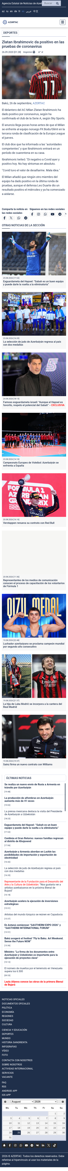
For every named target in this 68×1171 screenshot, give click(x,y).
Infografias (9, 1046)
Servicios (8, 1073)
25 (19, 1132)
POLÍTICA (7, 1007)
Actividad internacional (17, 1068)
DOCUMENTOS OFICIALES (16, 1003)
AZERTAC (39, 103)
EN (11, 11)
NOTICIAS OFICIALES (13, 999)
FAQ (4, 1082)
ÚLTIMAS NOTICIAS (18, 778)
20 (37, 1128)
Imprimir (28, 52)
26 (28, 1132)
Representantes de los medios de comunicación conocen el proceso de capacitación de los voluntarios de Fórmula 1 (34, 583)
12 (28, 1123)
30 (63, 1132)
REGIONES (7, 1016)
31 (10, 1137)
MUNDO (6, 1038)
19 (28, 1128)
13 (37, 1123)
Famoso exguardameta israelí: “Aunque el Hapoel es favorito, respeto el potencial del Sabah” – (34, 404)
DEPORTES (10, 32)
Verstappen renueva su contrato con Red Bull (28, 522)
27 (37, 1132)
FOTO (5, 1055)
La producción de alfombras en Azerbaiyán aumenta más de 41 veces (28, 799)
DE (15, 11)
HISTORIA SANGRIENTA (14, 1042)
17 (10, 1128)
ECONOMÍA (8, 1012)
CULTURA (7, 1024)
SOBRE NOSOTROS (12, 1064)
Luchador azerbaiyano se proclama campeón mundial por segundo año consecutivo (33, 645)
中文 (35, 11)
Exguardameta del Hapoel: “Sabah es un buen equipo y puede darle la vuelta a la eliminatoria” (33, 283)
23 (63, 1128)
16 (63, 1123)
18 (19, 1128)
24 (10, 1132)
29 (54, 1132)
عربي (29, 11)
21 (46, 1128)
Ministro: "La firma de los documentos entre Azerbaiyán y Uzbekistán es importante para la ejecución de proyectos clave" (31, 954)
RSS (4, 1086)
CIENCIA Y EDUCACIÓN (14, 1030)
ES (23, 11)
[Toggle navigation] (62, 22)
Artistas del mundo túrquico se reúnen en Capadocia (33, 914)
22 (54, 1128)
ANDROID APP (9, 1090)
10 (10, 1123)
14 (46, 1123)
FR (19, 11)
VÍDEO (5, 1050)
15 (54, 1123)
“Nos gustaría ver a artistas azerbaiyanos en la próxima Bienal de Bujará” (33, 886)
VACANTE (7, 1077)
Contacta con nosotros (17, 1060)
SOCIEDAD (7, 1020)
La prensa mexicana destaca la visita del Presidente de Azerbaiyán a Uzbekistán (33, 813)
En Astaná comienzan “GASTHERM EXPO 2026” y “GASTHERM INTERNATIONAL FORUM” (32, 926)
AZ (3, 11)
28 (46, 1132)
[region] (35, 885)
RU (7, 11)
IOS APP (6, 1095)
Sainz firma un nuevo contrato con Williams (27, 764)
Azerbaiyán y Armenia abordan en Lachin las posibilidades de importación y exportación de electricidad (30, 854)
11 (19, 1123)
